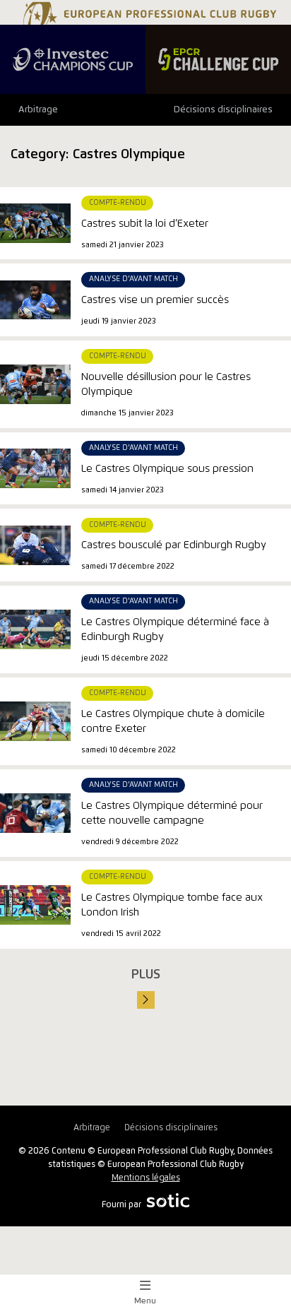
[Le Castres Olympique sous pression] (35, 468)
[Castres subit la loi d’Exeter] (35, 223)
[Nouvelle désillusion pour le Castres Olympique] (35, 384)
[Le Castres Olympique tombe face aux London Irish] (35, 905)
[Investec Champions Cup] (73, 59)
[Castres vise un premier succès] (35, 299)
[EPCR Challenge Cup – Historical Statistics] (218, 59)
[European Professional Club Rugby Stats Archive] (148, 20)
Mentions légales (146, 1178)
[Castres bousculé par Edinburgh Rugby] (35, 545)
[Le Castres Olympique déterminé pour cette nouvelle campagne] (35, 813)
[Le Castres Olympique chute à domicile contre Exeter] (35, 721)
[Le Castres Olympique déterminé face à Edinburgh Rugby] (35, 629)
